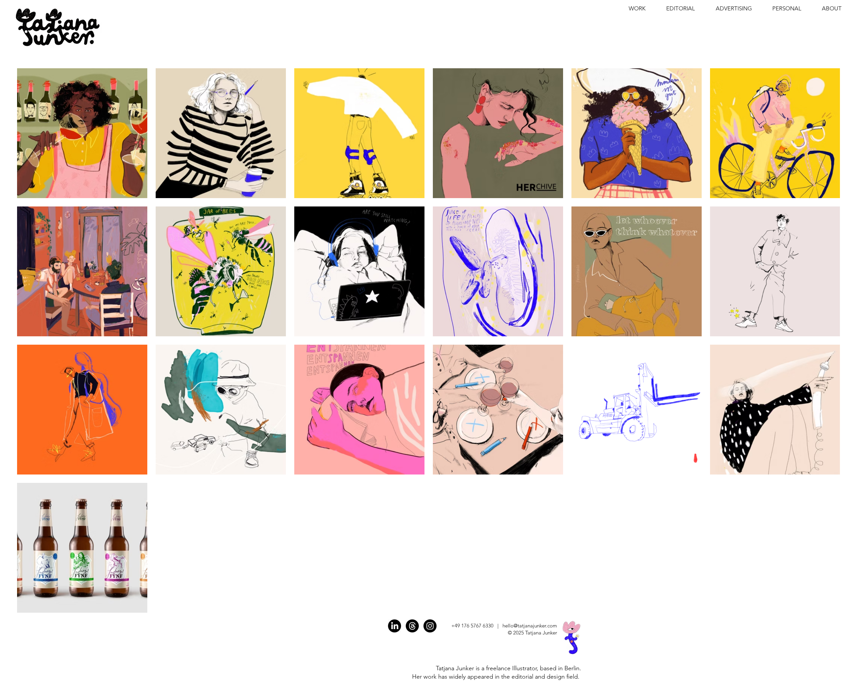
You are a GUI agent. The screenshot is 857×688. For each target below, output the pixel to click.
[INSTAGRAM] (430, 625)
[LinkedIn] (394, 625)
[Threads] (412, 625)
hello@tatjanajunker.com (529, 625)
